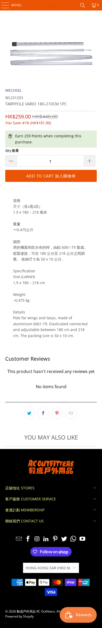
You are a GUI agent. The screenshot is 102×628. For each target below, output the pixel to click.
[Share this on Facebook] (43, 413)
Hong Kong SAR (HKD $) (48, 567)
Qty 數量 (12, 150)
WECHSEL (13, 90)
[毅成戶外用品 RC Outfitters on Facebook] (28, 539)
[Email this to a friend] (71, 413)
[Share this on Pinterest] (57, 413)
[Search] (83, 5)
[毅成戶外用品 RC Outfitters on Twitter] (64, 539)
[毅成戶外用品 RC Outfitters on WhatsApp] (73, 539)
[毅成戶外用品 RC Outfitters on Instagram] (37, 539)
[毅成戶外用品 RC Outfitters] (51, 5)
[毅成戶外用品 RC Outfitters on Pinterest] (55, 539)
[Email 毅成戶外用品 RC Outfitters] (19, 539)
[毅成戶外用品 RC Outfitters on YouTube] (83, 539)
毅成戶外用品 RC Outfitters (36, 611)
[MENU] (2, 5)
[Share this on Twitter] (29, 413)
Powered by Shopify (19, 616)
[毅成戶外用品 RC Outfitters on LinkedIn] (46, 539)
